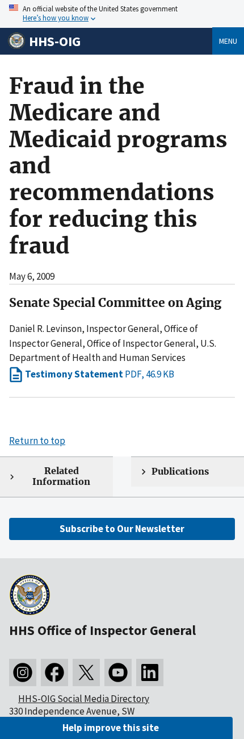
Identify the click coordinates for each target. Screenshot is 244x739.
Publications (180, 471)
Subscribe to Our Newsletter (122, 528)
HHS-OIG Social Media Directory (83, 698)
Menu (228, 41)
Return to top (37, 440)
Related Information (61, 476)
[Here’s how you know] (122, 14)
